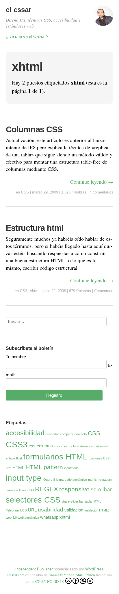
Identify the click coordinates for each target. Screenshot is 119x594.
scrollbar (101, 489)
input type (24, 478)
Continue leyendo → (91, 181)
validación (73, 509)
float (19, 458)
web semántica (28, 517)
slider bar (77, 501)
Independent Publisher (34, 569)
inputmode (71, 468)
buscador (52, 434)
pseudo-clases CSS (20, 490)
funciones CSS (99, 458)
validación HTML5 (96, 510)
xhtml (34, 291)
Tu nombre (16, 356)
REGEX (46, 489)
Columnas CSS (34, 129)
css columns (41, 445)
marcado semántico (73, 479)
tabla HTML (93, 501)
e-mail (95, 446)
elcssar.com (16, 574)
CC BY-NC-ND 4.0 (49, 581)
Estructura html (35, 228)
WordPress (94, 569)
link (55, 479)
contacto (81, 434)
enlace (10, 458)
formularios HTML (55, 456)
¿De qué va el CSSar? (27, 36)
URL (32, 509)
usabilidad (50, 510)
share (66, 501)
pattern (107, 479)
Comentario (103, 291)
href (8, 468)
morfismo (94, 479)
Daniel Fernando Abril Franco (72, 574)
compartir (66, 434)
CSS (25, 192)
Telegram (12, 510)
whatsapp (49, 517)
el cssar (18, 10)
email (103, 446)
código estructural (66, 446)
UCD (23, 510)
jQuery (47, 479)
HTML (18, 467)
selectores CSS (33, 500)
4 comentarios (101, 192)
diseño (85, 446)
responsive (74, 489)
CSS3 (16, 444)
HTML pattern (44, 467)
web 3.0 (11, 517)
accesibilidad (25, 433)
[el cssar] (103, 18)
